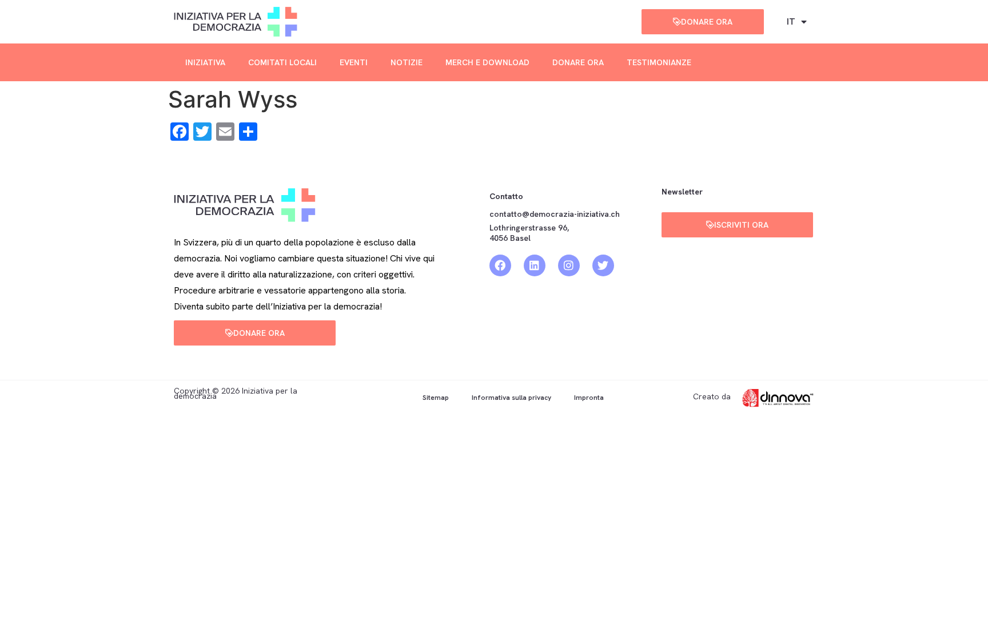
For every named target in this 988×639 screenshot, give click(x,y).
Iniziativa (205, 62)
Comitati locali (282, 62)
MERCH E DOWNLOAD (487, 62)
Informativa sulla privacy (511, 397)
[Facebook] (500, 265)
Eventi (354, 62)
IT (791, 21)
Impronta (589, 397)
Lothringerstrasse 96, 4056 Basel (529, 233)
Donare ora (578, 62)
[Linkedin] (534, 265)
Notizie (407, 62)
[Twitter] (603, 265)
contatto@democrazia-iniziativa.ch (554, 214)
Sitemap (436, 397)
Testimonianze (659, 62)
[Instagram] (569, 265)
